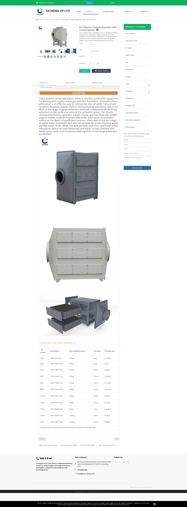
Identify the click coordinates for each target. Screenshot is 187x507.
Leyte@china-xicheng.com (47, 3)
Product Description (46, 87)
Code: (93, 83)
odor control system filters (68, 445)
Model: (41, 83)
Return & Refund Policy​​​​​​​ (137, 487)
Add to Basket (103, 71)
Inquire (84, 71)
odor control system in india (48, 445)
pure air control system (88, 445)
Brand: (67, 83)
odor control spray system (107, 445)
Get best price (137, 168)
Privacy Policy (148, 487)
